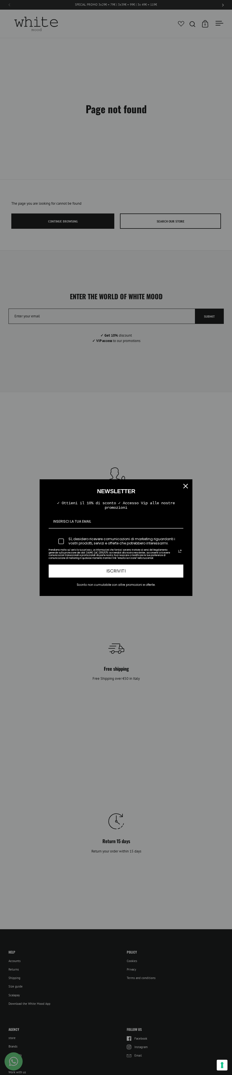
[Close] (185, 486)
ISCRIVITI (116, 571)
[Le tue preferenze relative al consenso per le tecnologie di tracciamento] (222, 1065)
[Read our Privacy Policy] (180, 551)
